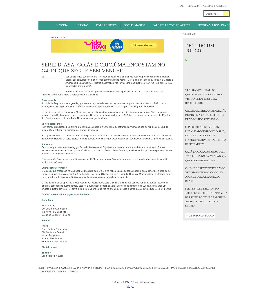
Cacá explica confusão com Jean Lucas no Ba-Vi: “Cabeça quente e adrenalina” (205, 156)
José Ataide (61, 9)
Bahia (76, 268)
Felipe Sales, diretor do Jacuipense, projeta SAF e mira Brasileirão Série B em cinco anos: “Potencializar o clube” (206, 197)
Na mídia (208, 6)
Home (181, 6)
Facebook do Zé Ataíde (139, 268)
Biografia (193, 6)
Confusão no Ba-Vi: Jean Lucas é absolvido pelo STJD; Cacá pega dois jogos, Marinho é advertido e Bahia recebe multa (205, 136)
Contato (221, 6)
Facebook (199, 13)
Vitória (62, 25)
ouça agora (170, 13)
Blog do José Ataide (191, 13)
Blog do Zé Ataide (114, 268)
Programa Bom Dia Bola (216, 25)
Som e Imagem (134, 25)
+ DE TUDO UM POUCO (200, 215)
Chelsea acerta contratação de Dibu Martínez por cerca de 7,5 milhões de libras (205, 115)
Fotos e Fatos (106, 25)
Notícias (82, 25)
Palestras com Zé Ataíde (171, 25)
